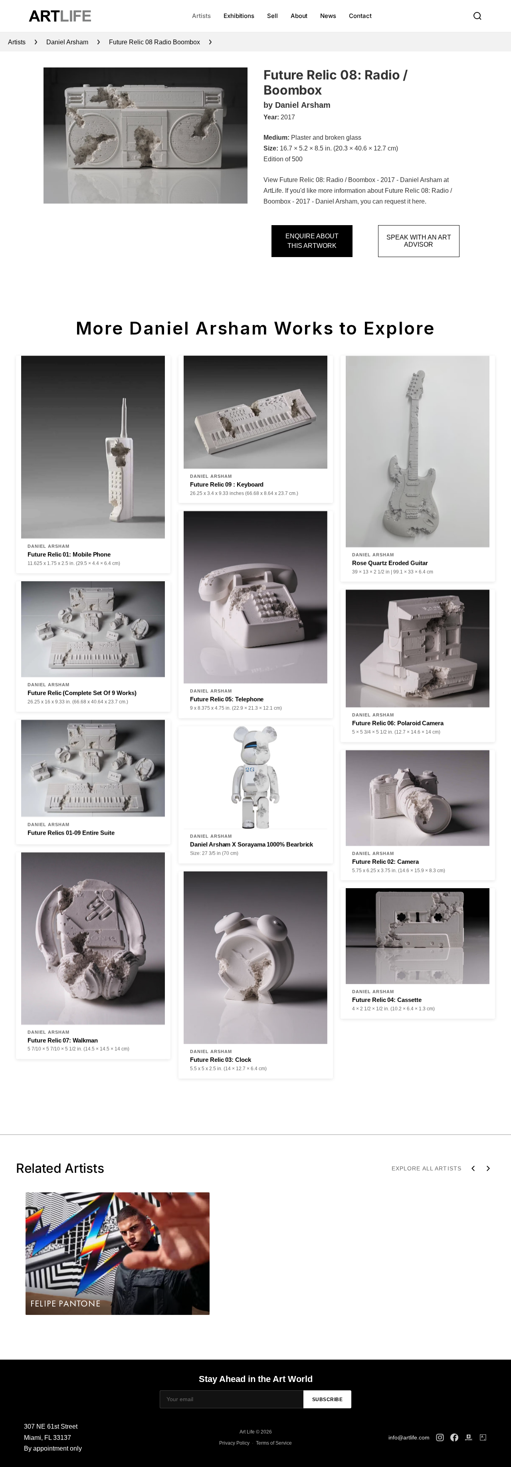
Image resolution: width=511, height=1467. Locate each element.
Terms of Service (274, 1443)
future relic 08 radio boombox (154, 42)
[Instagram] (440, 1437)
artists (17, 42)
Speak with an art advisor (418, 241)
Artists (201, 16)
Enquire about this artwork (312, 241)
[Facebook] (454, 1437)
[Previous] (473, 1168)
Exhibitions (239, 16)
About (299, 16)
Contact (360, 16)
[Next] (488, 1168)
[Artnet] (469, 1437)
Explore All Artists (426, 1168)
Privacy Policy (234, 1443)
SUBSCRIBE (327, 1399)
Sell (272, 16)
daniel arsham (67, 42)
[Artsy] (483, 1437)
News (328, 16)
